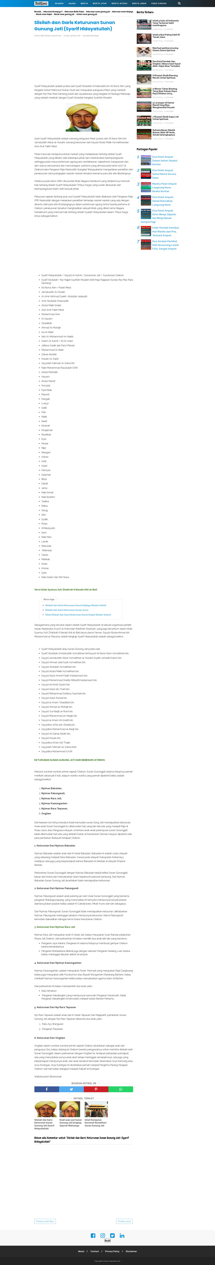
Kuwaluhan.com (113, 1261)
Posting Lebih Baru (45, 1221)
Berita (84, 3)
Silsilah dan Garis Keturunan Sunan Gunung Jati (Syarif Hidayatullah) (44, 1124)
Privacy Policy (112, 1251)
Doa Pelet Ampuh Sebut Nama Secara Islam (164, 174)
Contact (95, 1251)
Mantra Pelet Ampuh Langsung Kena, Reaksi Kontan (164, 187)
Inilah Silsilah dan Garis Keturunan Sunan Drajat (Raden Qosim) (78, 615)
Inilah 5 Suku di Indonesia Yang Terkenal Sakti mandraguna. (166, 23)
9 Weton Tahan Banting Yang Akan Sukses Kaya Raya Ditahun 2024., (165, 91)
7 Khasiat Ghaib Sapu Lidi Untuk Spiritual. (166, 118)
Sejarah (59, 3)
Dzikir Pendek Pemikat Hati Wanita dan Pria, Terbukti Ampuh (165, 231)
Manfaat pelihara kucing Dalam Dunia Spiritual (165, 49)
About (81, 1251)
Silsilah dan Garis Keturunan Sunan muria (66, 610)
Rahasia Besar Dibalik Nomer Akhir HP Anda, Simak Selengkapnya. (164, 132)
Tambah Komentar (91, 36)
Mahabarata (43, 11)
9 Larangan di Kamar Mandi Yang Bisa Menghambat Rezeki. (164, 105)
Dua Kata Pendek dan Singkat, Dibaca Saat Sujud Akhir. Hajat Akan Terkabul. (166, 63)
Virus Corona (159, 3)
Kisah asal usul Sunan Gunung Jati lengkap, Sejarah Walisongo (71, 1123)
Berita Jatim (100, 3)
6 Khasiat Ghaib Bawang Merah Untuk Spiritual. (165, 76)
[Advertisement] (83, 60)
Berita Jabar (139, 3)
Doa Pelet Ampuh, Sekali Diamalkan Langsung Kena (163, 201)
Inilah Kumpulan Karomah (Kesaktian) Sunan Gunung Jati (95, 1123)
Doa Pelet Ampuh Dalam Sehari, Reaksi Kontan (164, 160)
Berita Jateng (119, 3)
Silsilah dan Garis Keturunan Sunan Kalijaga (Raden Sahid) (75, 605)
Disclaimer (131, 1251)
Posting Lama (124, 1221)
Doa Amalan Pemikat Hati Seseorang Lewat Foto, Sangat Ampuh (165, 245)
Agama (72, 3)
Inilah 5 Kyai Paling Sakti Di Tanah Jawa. (166, 36)
